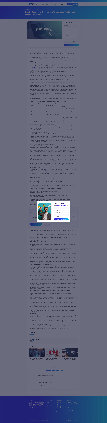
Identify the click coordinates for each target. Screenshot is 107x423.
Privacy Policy (62, 216)
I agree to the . (59, 216)
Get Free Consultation (61, 219)
